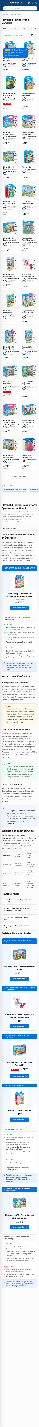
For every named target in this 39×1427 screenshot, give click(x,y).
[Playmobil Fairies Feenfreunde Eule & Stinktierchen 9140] (10, 272)
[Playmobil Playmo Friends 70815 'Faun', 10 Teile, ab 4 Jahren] (10, 92)
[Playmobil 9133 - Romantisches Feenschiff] (10, 381)
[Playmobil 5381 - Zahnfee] (28, 56)
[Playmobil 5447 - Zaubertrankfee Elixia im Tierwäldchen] (10, 453)
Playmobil (5, 14)
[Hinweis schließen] (26, 49)
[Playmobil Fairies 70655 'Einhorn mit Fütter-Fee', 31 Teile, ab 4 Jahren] (28, 308)
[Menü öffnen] (3, 2)
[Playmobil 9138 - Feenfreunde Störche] (10, 308)
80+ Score (27, 29)
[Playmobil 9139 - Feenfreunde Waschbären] (28, 344)
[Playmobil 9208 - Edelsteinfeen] (28, 453)
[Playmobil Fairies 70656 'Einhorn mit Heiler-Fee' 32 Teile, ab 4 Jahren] (28, 129)
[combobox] (20, 8)
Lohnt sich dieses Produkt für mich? (14, 489)
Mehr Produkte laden (19, 476)
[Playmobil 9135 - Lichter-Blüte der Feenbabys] (28, 417)
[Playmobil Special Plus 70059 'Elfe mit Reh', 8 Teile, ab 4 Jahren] (10, 200)
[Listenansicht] (35, 35)
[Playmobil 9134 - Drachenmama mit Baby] (10, 236)
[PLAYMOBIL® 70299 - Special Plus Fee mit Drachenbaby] (28, 272)
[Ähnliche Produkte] (34, 49)
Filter (7, 29)
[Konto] (35, 2)
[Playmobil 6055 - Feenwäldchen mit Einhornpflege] (10, 164)
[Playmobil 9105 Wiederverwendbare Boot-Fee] (10, 129)
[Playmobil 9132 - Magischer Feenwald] (28, 381)
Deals (17, 29)
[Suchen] (35, 8)
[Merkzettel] (32, 2)
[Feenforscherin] (28, 164)
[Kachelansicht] (32, 35)
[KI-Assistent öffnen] (28, 2)
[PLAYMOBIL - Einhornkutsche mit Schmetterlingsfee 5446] (28, 200)
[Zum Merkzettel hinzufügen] (34, 53)
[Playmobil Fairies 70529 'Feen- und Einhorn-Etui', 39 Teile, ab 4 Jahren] (10, 417)
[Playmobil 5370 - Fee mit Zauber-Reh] (10, 344)
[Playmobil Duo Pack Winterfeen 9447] (28, 236)
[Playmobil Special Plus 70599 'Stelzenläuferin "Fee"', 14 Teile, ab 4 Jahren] (28, 92)
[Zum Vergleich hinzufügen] (15, 45)
